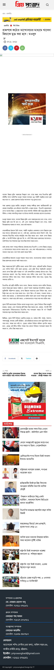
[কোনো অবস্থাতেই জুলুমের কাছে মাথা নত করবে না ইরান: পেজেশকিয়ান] (11, 446)
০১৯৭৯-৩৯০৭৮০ (21, 634)
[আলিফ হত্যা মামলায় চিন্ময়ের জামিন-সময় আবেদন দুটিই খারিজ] (11, 541)
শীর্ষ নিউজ (16, 26)
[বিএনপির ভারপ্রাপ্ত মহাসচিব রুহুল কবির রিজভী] (11, 513)
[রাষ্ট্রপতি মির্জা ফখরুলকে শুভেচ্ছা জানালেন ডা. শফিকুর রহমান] (11, 554)
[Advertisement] (27, 163)
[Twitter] (10, 47)
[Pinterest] (16, 47)
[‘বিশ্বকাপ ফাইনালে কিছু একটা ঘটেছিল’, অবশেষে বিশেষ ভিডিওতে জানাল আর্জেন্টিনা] (11, 500)
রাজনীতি (9, 14)
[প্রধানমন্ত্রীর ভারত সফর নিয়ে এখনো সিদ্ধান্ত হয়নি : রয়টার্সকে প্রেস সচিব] (11, 432)
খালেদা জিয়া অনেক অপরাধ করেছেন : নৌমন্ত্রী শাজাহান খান (41, 374)
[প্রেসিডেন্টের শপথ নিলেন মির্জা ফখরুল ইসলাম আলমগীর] (11, 459)
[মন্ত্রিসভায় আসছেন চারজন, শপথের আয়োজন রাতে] (11, 473)
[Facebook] (5, 47)
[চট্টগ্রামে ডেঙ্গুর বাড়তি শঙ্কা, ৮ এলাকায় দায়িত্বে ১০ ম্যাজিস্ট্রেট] (11, 581)
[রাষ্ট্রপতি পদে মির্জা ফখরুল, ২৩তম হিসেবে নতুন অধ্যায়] (11, 568)
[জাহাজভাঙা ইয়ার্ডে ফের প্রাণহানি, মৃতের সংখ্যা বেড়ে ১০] (11, 527)
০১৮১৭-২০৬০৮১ (21, 619)
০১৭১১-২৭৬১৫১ (21, 605)
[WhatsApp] (22, 47)
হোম (4, 14)
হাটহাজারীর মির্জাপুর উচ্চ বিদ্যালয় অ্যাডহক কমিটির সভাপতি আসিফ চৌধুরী (33, 486)
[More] (36, 358)
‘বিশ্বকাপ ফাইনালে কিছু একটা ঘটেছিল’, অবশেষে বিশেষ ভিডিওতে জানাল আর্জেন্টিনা (34, 499)
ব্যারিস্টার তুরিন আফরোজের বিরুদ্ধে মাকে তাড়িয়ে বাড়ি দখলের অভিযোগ (14, 374)
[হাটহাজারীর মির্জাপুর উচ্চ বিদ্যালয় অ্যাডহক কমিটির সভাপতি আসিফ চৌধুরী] (11, 486)
